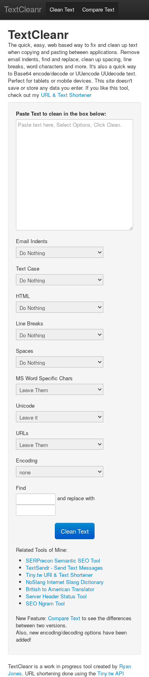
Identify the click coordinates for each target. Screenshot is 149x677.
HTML (23, 296)
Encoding (26, 460)
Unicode (25, 405)
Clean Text (62, 9)
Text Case (27, 268)
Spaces (24, 350)
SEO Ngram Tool (45, 603)
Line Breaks (29, 323)
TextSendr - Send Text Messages (64, 567)
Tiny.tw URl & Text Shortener (59, 574)
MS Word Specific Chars (44, 378)
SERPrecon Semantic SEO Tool (63, 560)
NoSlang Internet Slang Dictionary (65, 582)
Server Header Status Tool (56, 596)
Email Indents (32, 241)
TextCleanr (23, 9)
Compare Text (98, 9)
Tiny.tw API (110, 673)
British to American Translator (60, 589)
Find (21, 487)
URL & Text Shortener (66, 95)
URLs (22, 433)
